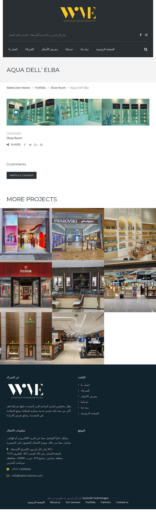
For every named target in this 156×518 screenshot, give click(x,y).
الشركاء (29, 49)
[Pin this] (41, 144)
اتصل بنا (13, 49)
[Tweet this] (30, 144)
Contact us (122, 502)
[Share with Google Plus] (36, 144)
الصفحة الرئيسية (105, 49)
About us (55, 502)
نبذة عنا (85, 49)
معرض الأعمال (49, 49)
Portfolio (91, 502)
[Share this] (25, 144)
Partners (106, 502)
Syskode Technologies (96, 498)
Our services (73, 502)
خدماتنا (69, 49)
